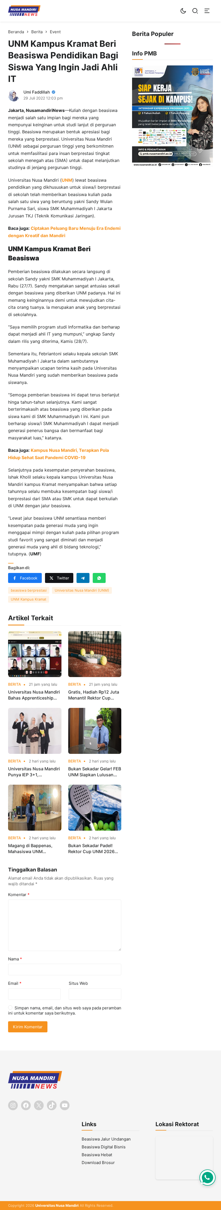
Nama (15, 959)
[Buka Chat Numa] (207, 1177)
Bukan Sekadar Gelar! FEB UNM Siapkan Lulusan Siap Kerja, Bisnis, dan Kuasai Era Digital (94, 772)
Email (15, 983)
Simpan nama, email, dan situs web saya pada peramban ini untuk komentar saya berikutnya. (64, 1010)
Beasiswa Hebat (97, 1154)
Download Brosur (98, 1162)
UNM (67, 180)
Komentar (19, 894)
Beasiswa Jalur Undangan (106, 1139)
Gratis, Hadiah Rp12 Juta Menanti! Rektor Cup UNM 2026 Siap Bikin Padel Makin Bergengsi (93, 695)
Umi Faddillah (36, 92)
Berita (14, 684)
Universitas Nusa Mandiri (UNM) (82, 590)
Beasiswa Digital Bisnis (104, 1146)
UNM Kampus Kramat (28, 599)
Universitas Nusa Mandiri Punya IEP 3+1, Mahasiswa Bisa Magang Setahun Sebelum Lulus (34, 772)
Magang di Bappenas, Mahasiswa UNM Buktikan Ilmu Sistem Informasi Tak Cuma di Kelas (31, 849)
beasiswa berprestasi (29, 590)
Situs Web (78, 983)
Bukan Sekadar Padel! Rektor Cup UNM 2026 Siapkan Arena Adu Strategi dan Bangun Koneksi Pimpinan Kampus (91, 849)
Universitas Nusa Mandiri (57, 1205)
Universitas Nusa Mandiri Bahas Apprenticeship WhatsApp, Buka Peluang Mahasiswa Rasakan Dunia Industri (34, 695)
